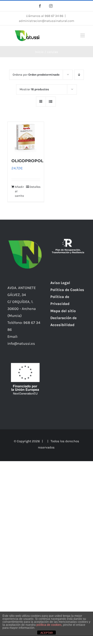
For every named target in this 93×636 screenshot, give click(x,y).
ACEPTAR (46, 632)
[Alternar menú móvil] (83, 35)
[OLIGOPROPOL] (26, 137)
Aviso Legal (60, 283)
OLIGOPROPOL (27, 160)
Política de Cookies (67, 290)
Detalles (35, 187)
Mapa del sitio (63, 311)
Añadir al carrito (19, 191)
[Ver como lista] (51, 101)
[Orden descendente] (79, 75)
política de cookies (49, 625)
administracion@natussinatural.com (46, 21)
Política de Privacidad (59, 300)
